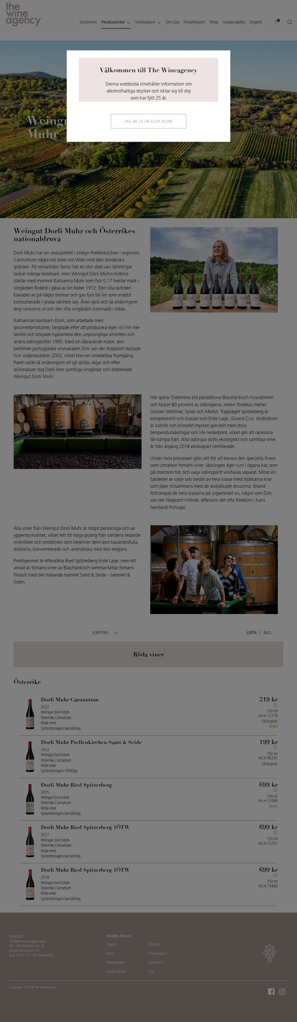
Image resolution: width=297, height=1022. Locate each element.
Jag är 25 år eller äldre (148, 122)
